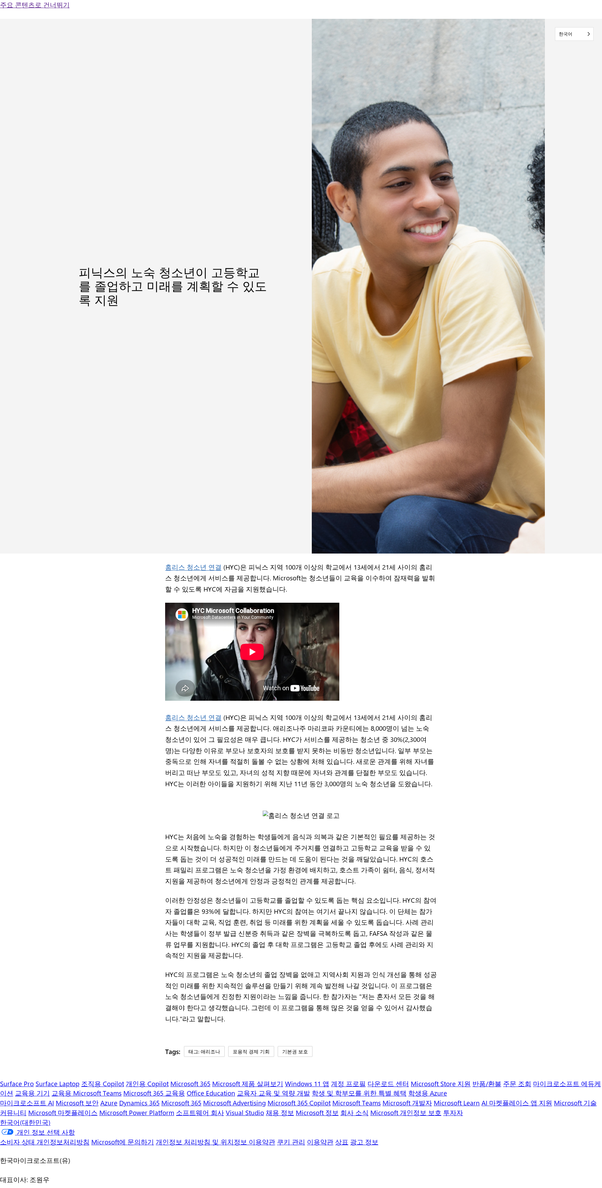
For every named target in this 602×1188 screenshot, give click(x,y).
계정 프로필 (348, 1083)
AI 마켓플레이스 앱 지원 (516, 1102)
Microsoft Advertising (234, 1102)
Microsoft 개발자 (407, 1102)
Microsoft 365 (190, 1083)
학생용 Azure (427, 1093)
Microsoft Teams (356, 1102)
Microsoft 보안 (77, 1102)
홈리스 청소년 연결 (193, 567)
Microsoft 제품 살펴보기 (247, 1083)
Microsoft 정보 (317, 1112)
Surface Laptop (57, 1083)
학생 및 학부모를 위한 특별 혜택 (359, 1093)
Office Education (211, 1093)
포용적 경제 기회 (251, 1051)
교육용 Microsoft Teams (87, 1093)
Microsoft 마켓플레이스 (63, 1112)
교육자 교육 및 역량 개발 (273, 1093)
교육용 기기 (32, 1093)
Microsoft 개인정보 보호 (405, 1112)
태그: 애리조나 (204, 1051)
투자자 (453, 1112)
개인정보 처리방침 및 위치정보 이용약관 (215, 1141)
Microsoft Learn (457, 1102)
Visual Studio (245, 1112)
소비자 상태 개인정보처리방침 (45, 1141)
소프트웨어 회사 (200, 1112)
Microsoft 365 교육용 (154, 1093)
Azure (108, 1102)
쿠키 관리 (291, 1141)
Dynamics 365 (139, 1102)
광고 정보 (364, 1141)
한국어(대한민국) (25, 1122)
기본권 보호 (295, 1051)
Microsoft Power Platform (136, 1112)
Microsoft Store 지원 (441, 1083)
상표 (341, 1141)
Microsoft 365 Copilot (299, 1102)
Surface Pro (17, 1083)
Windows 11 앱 (307, 1083)
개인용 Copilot (147, 1083)
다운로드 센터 (388, 1083)
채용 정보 (280, 1112)
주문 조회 (517, 1083)
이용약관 (320, 1141)
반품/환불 (486, 1083)
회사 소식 (354, 1112)
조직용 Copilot (102, 1083)
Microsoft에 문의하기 (122, 1141)
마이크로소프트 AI (27, 1102)
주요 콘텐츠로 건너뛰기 (35, 4)
